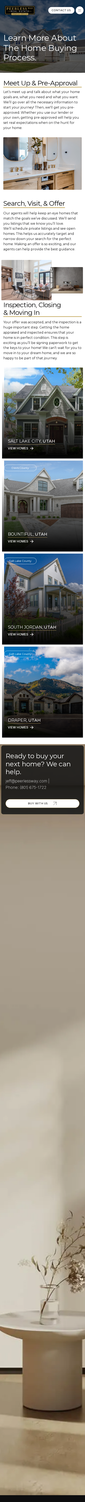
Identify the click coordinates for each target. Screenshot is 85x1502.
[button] (80, 10)
